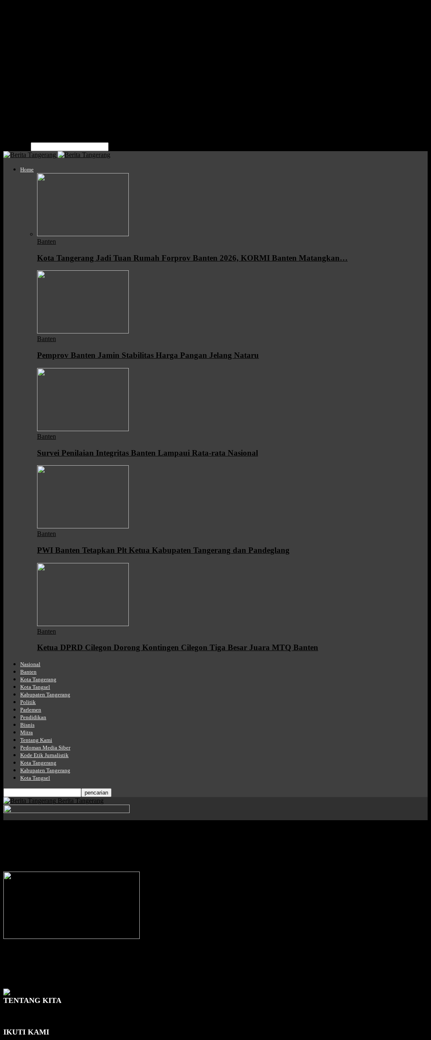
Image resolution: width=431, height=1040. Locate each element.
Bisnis (28, 78)
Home (28, 10)
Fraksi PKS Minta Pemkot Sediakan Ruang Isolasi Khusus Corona (119, 960)
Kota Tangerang (41, 33)
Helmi (11, 977)
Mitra (27, 86)
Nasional (32, 17)
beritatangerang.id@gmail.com (86, 1023)
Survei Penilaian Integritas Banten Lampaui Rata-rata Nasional (147, 452)
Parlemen (32, 63)
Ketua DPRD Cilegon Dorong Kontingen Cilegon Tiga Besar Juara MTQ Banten (177, 647)
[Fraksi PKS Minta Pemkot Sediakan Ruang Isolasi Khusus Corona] (71, 936)
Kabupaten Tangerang (49, 48)
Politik (28, 55)
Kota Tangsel (38, 40)
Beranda (14, 833)
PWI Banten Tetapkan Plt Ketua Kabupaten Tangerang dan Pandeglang (163, 550)
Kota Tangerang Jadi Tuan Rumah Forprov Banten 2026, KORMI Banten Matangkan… (192, 257)
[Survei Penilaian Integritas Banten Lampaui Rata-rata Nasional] (83, 428)
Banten (29, 25)
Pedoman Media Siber (49, 101)
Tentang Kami (39, 93)
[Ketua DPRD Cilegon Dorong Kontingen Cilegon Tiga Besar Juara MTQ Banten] (83, 623)
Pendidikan (35, 71)
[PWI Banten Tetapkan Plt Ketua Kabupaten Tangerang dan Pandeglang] (83, 526)
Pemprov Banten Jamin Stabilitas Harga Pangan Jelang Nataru (148, 355)
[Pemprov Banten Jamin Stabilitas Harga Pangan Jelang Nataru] (83, 331)
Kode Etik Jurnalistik (48, 108)
